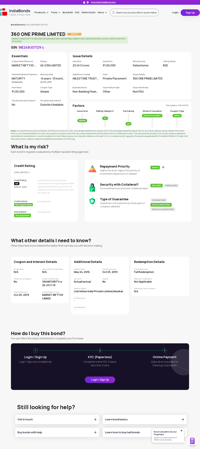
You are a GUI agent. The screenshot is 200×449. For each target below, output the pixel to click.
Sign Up (190, 12)
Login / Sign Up (100, 379)
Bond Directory (18, 24)
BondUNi (68, 12)
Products (42, 12)
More (103, 12)
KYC (77, 12)
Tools (56, 12)
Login (175, 12)
